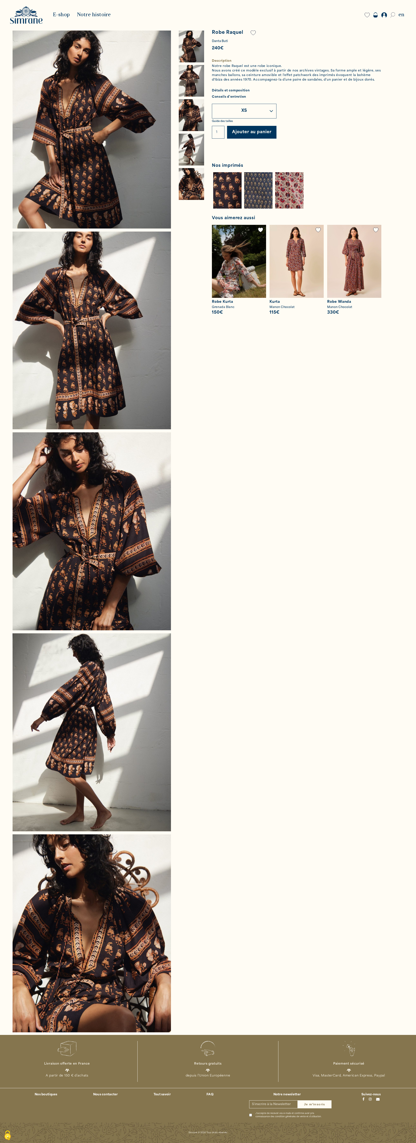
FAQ (209, 1094)
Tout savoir (162, 1094)
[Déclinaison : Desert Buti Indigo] (258, 190)
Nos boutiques (46, 1094)
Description (222, 61)
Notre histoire (94, 15)
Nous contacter (105, 1094)
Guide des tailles (222, 121)
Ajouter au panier (251, 132)
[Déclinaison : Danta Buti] (227, 190)
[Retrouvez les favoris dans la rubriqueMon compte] (260, 230)
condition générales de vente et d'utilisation (298, 1116)
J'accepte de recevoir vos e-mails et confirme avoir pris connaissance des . (288, 1115)
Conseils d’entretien (229, 97)
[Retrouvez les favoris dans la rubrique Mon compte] (253, 33)
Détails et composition (231, 90)
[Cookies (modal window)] (7, 1135)
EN (401, 15)
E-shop (61, 15)
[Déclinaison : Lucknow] (289, 190)
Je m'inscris (314, 1104)
